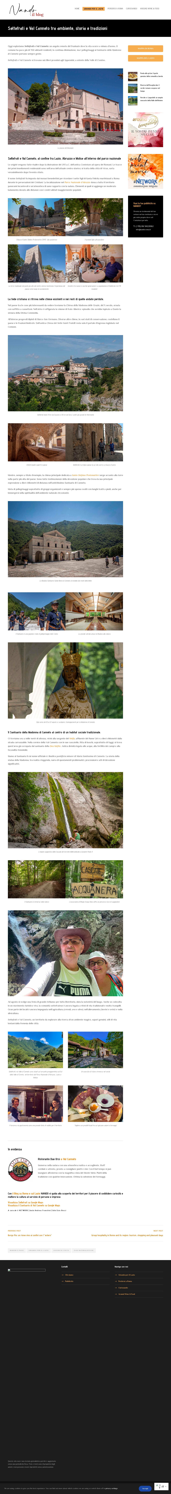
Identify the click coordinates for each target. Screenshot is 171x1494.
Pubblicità (69, 1281)
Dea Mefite (55, 746)
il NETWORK (18, 1210)
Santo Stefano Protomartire (85, 475)
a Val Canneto (68, 1159)
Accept (145, 1489)
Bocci (63, 1210)
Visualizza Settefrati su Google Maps (25, 1202)
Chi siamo (69, 1275)
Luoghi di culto (61, 1250)
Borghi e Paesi (17, 1250)
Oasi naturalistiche (84, 1250)
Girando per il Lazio (93, 9)
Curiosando (131, 8)
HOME (77, 8)
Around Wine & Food (149, 8)
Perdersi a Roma (115, 8)
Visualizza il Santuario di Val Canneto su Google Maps (34, 1205)
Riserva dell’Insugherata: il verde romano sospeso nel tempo (150, 88)
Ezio (56, 1210)
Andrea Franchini (40, 1210)
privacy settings (112, 1488)
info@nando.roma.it (143, 230)
